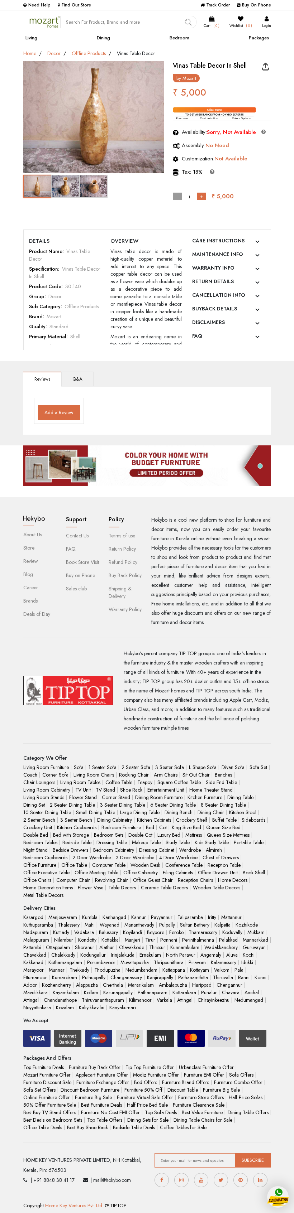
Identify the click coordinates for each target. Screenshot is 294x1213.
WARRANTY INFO (213, 267)
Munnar (57, 969)
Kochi (249, 954)
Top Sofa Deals (161, 1112)
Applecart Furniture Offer (102, 1074)
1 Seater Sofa (103, 767)
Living (31, 37)
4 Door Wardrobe (178, 857)
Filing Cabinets (178, 872)
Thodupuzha (107, 969)
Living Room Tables (80, 782)
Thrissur (157, 947)
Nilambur (63, 939)
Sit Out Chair (196, 774)
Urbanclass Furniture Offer (206, 1067)
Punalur (209, 992)
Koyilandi (132, 932)
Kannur (138, 917)
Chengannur (229, 985)
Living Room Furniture (46, 767)
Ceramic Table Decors (164, 887)
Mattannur (231, 917)
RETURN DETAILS (213, 281)
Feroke (176, 932)
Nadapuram (35, 932)
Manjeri (132, 939)
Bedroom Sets (108, 835)
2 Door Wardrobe (91, 857)
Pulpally (167, 924)
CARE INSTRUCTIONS (218, 240)
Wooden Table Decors (216, 887)
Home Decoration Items (48, 887)
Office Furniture (39, 865)
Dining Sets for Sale (148, 1119)
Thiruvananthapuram (103, 1000)
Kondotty (87, 939)
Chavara (231, 992)
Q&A (77, 379)
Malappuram (36, 939)
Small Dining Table (95, 812)
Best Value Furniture (202, 1112)
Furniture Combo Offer (238, 1082)
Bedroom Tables (40, 842)
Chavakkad (34, 954)
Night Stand (35, 850)
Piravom (197, 962)
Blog (28, 574)
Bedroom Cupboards (45, 857)
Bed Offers (145, 1082)
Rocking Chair (134, 774)
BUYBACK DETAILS (214, 308)
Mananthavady (139, 924)
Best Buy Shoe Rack (87, 1127)
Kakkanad (33, 962)
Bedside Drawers (70, 850)
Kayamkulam (66, 992)
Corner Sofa (55, 774)
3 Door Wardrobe (135, 857)
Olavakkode (131, 947)
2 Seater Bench (39, 819)
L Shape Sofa (203, 767)
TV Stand (105, 789)
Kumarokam (64, 977)
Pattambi (32, 947)
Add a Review (59, 412)
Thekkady (79, 969)
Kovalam (65, 1007)
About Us (32, 534)
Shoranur (84, 947)
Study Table (178, 842)
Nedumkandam (141, 969)
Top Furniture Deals (43, 1067)
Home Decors (232, 880)
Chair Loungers (39, 782)
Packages (259, 37)
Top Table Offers (104, 1119)
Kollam (91, 992)
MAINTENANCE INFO (217, 254)
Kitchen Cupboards (76, 827)
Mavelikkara (35, 992)
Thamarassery (203, 932)
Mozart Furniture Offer (47, 1074)
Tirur (150, 939)
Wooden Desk (145, 865)
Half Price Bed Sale (147, 1104)
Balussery (108, 932)
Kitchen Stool (242, 812)
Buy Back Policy (125, 575)
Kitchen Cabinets (154, 819)
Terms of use (122, 535)
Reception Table (224, 865)
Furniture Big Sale (221, 1089)
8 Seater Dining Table (223, 804)
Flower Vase (90, 887)
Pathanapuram (152, 992)
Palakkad (228, 939)
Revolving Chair (111, 880)
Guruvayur (254, 947)
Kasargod (33, 917)
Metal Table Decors (43, 895)
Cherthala (113, 985)
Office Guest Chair (153, 880)
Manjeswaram (62, 917)
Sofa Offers (241, 1074)
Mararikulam (141, 985)
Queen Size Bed (223, 827)
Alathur (106, 947)
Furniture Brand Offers (185, 1082)
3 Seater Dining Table (122, 804)
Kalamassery (223, 962)
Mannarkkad (255, 939)
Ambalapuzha (173, 985)
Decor (54, 53)
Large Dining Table (140, 812)
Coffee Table (118, 782)
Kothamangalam (65, 962)
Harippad (202, 985)
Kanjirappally (160, 977)
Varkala (164, 1000)
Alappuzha (87, 985)
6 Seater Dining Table (173, 804)
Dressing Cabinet (156, 850)
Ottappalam (58, 947)
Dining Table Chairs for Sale (203, 1119)
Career (30, 587)
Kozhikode (247, 924)
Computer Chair (73, 880)
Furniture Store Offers (201, 1097)
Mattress (193, 835)
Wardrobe (190, 850)
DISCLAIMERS (208, 322)
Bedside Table (76, 842)
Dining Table (240, 797)
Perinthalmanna (198, 939)
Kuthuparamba (38, 924)
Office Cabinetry (140, 872)
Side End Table (221, 782)
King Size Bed (186, 827)
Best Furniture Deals (101, 1104)
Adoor (30, 985)
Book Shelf (254, 872)
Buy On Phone (256, 5)
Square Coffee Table (179, 782)
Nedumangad (248, 1000)
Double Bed (35, 835)
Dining (103, 37)
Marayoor (33, 969)
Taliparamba (190, 917)
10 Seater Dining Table (47, 812)
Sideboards (253, 819)
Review (30, 561)
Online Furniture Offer (46, 1097)
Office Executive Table (46, 872)
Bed (150, 827)
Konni (260, 977)
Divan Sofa (233, 767)
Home (29, 53)
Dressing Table (111, 842)
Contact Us (77, 535)
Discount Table (182, 1089)
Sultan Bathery (194, 924)
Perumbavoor (101, 962)
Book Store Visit (82, 562)
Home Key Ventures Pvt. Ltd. (74, 1205)
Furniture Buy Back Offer (94, 1067)
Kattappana (173, 969)
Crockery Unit (37, 827)
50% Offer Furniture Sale (49, 1104)
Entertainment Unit (165, 789)
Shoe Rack (131, 789)
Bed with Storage (71, 835)
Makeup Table (146, 842)
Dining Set (34, 804)
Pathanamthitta (193, 977)
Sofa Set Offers (39, 1089)
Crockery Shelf (191, 819)
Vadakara (84, 932)
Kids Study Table (212, 842)
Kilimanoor (140, 1000)
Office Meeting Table (96, 872)
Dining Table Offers (248, 1112)
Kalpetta (222, 924)
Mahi (90, 924)
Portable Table (249, 842)
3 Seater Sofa (169, 767)
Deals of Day (36, 614)
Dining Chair (211, 812)
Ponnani (168, 939)
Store (28, 547)
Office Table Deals (42, 1127)
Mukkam (256, 932)
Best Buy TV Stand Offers (49, 1112)
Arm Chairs (165, 774)
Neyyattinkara (37, 1007)
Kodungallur (93, 954)
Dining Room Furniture (158, 797)
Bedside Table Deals (134, 1127)
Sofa (79, 767)
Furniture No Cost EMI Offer (110, 1112)
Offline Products (89, 53)
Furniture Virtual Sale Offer (145, 1097)
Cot (163, 827)
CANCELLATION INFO (218, 295)
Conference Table (184, 865)
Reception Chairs (195, 880)
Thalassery (69, 924)
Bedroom (179, 37)
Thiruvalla (223, 977)
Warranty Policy (125, 609)
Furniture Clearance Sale (198, 1104)
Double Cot (140, 835)
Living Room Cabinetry (46, 789)
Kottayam (199, 969)
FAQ (197, 335)
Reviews (42, 379)
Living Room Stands (43, 797)
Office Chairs (37, 880)
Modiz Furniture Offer (156, 1074)
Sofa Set (258, 767)
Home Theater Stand (211, 789)
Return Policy (122, 548)
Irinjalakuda (122, 954)
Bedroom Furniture (121, 827)
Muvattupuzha (134, 962)
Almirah (214, 850)
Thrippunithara (169, 962)
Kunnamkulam (184, 947)
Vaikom (221, 969)
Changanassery (126, 977)
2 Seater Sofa (136, 767)
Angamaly (210, 954)
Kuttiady (61, 932)
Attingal (31, 1000)
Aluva (232, 954)
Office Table (74, 865)
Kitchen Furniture (205, 797)
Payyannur (161, 917)
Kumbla (90, 917)
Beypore (155, 932)
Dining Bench (179, 812)
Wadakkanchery (221, 947)
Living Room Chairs (94, 774)
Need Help (39, 5)
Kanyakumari (122, 1007)
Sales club (76, 588)
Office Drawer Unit (218, 872)
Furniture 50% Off (143, 1089)
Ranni (244, 977)
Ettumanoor (35, 977)
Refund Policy (123, 562)
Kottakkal (110, 939)
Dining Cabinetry (114, 819)
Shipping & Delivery (120, 592)
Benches (223, 774)
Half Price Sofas (245, 1097)
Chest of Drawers (221, 857)
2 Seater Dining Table (72, 804)
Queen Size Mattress (228, 835)
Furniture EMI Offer (204, 1074)
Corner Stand (116, 797)
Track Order (218, 5)
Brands (30, 600)
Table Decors (122, 887)
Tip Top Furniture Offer (149, 1067)
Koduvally (232, 932)
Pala (238, 969)
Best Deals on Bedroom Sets (52, 1119)
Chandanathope (60, 1000)
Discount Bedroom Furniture (90, 1089)
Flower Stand (83, 797)
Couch (30, 774)
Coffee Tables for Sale (183, 1127)
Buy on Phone (80, 575)
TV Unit (83, 789)
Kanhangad (114, 917)
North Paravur (180, 954)
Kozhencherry (56, 985)
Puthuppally (93, 977)
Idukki (247, 962)
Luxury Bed (168, 835)
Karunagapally (118, 992)
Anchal (252, 992)
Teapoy (144, 782)
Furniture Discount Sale (47, 1082)
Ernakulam (150, 954)
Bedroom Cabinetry (113, 850)
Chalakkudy (63, 954)
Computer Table (108, 865)
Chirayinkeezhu (213, 1000)
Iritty (212, 917)
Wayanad (109, 924)
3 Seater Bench (76, 819)
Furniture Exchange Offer (102, 1082)
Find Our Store (76, 5)
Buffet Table (224, 819)
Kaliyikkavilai (91, 1007)
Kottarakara (184, 992)
